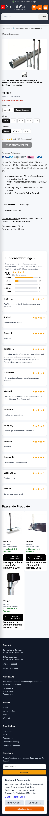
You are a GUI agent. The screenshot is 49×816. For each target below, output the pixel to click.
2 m (36, 121)
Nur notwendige (14, 803)
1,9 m (29, 121)
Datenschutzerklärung (15, 797)
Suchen (43, 17)
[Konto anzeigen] (34, 7)
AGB (5, 734)
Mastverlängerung (22, 110)
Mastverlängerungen (10, 34)
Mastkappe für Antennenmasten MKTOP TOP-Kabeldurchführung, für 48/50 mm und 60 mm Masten (13, 625)
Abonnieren (24, 772)
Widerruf (6, 718)
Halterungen (35, 28)
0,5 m (6, 121)
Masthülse (7, 110)
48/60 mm (16, 131)
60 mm (27, 131)
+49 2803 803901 (10, 664)
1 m (13, 121)
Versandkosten (9, 711)
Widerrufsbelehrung (11, 742)
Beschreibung (9, 204)
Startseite (6, 28)
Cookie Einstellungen (11, 745)
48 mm (6, 131)
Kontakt (6, 707)
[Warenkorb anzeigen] (39, 7)
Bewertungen (24, 205)
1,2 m (21, 121)
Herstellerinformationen (12, 210)
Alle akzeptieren (24, 809)
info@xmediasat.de (10, 668)
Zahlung (6, 715)
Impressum (7, 731)
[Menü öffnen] (45, 7)
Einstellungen (35, 803)
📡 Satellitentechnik (20, 28)
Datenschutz (8, 738)
